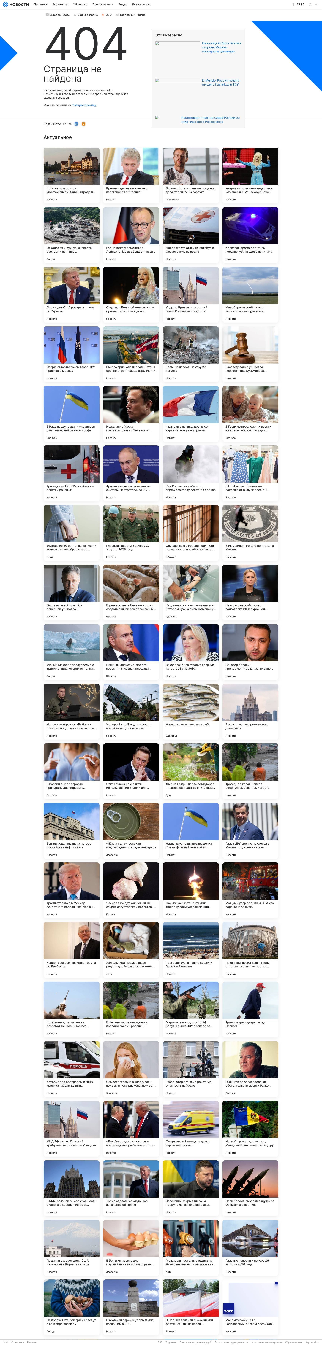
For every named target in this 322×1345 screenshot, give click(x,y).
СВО (109, 15)
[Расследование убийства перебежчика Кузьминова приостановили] (250, 354)
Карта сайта (312, 1342)
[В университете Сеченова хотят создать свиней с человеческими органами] (131, 592)
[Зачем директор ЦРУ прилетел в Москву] (250, 533)
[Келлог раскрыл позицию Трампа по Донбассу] (72, 950)
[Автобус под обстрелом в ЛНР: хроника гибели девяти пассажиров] (72, 1069)
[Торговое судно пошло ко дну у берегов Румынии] (191, 950)
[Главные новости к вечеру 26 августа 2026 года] (250, 1248)
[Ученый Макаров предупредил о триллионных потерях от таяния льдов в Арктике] (72, 652)
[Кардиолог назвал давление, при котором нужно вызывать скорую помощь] (191, 592)
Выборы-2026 (60, 15)
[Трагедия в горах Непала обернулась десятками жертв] (250, 771)
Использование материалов (267, 1342)
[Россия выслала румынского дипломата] (250, 712)
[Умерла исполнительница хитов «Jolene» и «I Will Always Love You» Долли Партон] (250, 175)
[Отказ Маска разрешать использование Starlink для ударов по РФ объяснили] (131, 771)
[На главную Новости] (18, 4)
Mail (6, 1342)
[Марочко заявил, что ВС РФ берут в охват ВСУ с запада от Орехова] (191, 1009)
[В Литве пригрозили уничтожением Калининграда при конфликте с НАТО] (72, 175)
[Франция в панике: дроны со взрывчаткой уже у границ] (191, 414)
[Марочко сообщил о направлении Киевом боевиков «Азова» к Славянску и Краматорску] (250, 1307)
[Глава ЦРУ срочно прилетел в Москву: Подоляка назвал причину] (250, 831)
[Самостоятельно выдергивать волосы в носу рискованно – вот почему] (131, 1069)
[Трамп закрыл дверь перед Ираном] (250, 1009)
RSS (160, 1342)
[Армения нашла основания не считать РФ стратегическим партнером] (131, 473)
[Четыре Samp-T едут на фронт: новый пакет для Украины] (131, 712)
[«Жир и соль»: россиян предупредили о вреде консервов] (131, 831)
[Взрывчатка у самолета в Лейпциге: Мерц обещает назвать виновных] (131, 235)
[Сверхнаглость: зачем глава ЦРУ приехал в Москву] (72, 354)
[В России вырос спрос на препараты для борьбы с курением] (72, 771)
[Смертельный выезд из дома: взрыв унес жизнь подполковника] (191, 1129)
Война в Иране (88, 15)
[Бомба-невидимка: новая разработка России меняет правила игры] (72, 1009)
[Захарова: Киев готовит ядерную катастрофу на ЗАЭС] (191, 652)
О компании (17, 1342)
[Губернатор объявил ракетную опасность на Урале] (191, 1069)
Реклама (31, 1342)
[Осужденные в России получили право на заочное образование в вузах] (191, 533)
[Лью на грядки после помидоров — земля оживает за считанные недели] (191, 771)
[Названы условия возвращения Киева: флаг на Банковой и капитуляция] (191, 831)
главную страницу (84, 105)
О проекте (171, 1342)
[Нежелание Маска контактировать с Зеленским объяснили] (131, 414)
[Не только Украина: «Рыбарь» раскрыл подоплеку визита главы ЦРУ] (72, 712)
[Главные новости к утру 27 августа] (191, 354)
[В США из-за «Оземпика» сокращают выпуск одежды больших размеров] (250, 473)
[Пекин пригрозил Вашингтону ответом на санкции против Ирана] (250, 950)
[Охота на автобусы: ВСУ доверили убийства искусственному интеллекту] (72, 592)
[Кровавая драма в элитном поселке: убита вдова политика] (250, 235)
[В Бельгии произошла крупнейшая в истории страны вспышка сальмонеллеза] (131, 1248)
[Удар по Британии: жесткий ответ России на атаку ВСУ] (191, 295)
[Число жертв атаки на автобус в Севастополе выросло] (191, 235)
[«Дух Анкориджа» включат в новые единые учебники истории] (131, 1129)
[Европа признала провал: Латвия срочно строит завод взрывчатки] (131, 354)
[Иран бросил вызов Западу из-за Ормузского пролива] (250, 1188)
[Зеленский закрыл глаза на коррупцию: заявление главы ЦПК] (191, 1188)
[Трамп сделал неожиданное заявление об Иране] (131, 1188)
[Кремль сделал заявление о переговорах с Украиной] (131, 175)
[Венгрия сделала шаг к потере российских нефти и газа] (72, 831)
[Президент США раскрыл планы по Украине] (72, 295)
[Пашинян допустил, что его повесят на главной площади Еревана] (131, 652)
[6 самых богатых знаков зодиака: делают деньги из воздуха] (191, 175)
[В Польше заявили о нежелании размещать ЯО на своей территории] (191, 1307)
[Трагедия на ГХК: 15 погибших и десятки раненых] (72, 473)
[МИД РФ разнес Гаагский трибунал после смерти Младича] (72, 1129)
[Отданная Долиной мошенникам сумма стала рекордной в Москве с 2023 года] (131, 295)
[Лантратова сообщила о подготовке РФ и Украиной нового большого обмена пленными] (250, 592)
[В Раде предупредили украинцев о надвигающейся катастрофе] (72, 414)
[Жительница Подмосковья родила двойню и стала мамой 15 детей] (131, 950)
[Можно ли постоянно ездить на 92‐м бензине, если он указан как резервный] (191, 1248)
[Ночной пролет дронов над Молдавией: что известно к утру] (250, 1129)
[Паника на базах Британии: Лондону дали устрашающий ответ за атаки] (191, 890)
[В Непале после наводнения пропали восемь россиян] (131, 1009)
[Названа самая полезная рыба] (191, 712)
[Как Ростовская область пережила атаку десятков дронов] (191, 473)
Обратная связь (293, 1342)
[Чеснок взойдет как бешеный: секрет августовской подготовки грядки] (131, 890)
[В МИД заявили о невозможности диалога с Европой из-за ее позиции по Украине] (72, 1188)
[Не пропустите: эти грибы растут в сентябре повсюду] (72, 1307)
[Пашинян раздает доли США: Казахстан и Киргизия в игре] (72, 1248)
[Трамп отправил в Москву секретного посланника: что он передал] (72, 890)
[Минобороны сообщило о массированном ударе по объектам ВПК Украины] (250, 295)
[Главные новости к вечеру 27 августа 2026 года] (131, 533)
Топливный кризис (133, 15)
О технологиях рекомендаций (195, 1342)
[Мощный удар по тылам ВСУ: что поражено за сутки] (250, 890)
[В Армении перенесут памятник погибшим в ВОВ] (131, 1307)
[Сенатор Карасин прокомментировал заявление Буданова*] (250, 652)
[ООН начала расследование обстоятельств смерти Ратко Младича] (250, 1069)
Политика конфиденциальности (232, 1342)
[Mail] (5, 4)
